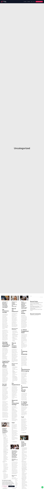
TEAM (31, 1)
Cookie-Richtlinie (10, 484)
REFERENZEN (28, 1)
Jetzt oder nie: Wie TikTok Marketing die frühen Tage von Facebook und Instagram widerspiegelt (5, 304)
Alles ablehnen (5, 486)
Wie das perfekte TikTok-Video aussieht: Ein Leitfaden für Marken (23, 444)
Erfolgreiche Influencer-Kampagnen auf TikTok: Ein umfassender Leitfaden (5, 430)
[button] (5, 298)
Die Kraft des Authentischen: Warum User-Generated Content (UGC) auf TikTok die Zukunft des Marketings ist (14, 454)
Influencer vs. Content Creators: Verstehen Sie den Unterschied (14, 304)
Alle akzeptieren (11, 486)
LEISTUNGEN (25, 1)
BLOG (34, 1)
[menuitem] (25, 1)
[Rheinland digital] (3, 1)
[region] (8, 483)
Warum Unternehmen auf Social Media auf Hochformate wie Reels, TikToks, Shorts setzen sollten (24, 305)
